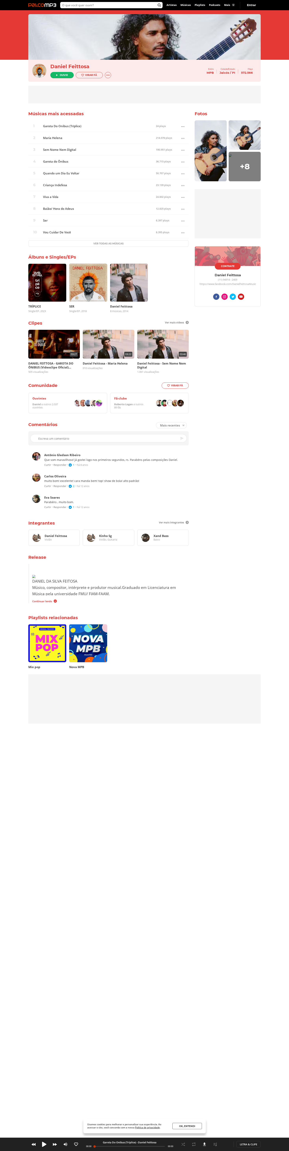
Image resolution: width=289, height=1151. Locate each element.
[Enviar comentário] (182, 438)
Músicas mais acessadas (56, 113)
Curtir (47, 465)
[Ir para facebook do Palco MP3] (216, 297)
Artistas (172, 5)
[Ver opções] (108, 75)
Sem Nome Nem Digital (59, 150)
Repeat (194, 1144)
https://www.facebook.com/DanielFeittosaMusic (228, 284)
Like (76, 1144)
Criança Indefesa (55, 185)
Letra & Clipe (248, 1144)
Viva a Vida (50, 197)
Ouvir (64, 75)
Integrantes (41, 523)
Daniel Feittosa (69, 66)
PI (233, 73)
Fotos (201, 113)
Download (204, 1144)
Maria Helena (52, 138)
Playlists (200, 5)
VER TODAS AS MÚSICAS (108, 243)
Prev (33, 1144)
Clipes (35, 323)
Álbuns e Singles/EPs (52, 257)
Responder (59, 465)
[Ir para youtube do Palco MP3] (241, 297)
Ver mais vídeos (174, 322)
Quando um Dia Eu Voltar (61, 173)
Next (55, 1144)
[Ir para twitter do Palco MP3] (233, 297)
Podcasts (214, 5)
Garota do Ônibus (55, 161)
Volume (65, 1144)
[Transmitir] (225, 1144)
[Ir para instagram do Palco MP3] (224, 297)
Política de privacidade (147, 1127)
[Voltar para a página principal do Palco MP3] (43, 5)
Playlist (215, 1144)
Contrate (228, 266)
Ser (45, 220)
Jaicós (224, 73)
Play (44, 1144)
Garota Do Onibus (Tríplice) (62, 126)
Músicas (185, 5)
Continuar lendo (42, 601)
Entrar (251, 5)
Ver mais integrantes (171, 522)
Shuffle (183, 1144)
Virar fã (91, 75)
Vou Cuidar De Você (57, 232)
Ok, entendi (187, 1126)
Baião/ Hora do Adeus (58, 209)
